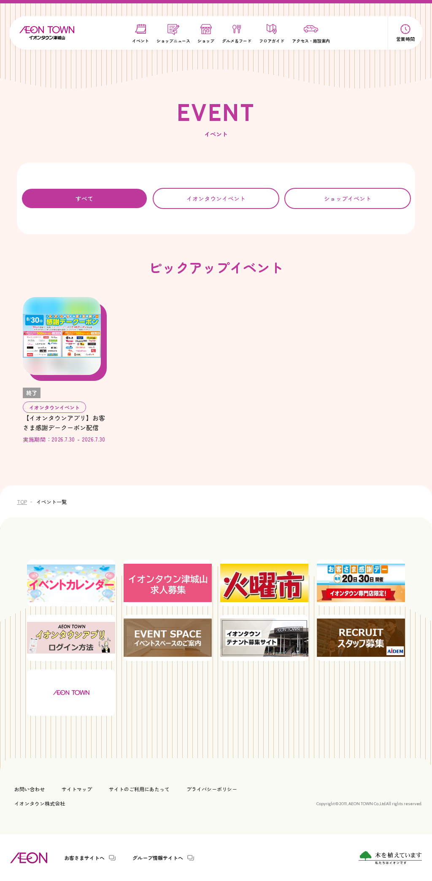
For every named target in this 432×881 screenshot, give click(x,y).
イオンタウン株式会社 (39, 803)
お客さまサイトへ (84, 858)
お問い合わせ (29, 789)
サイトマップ (77, 789)
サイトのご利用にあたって (139, 789)
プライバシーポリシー (211, 789)
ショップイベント (347, 198)
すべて (84, 198)
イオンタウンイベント (216, 198)
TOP (22, 501)
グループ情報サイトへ (157, 858)
